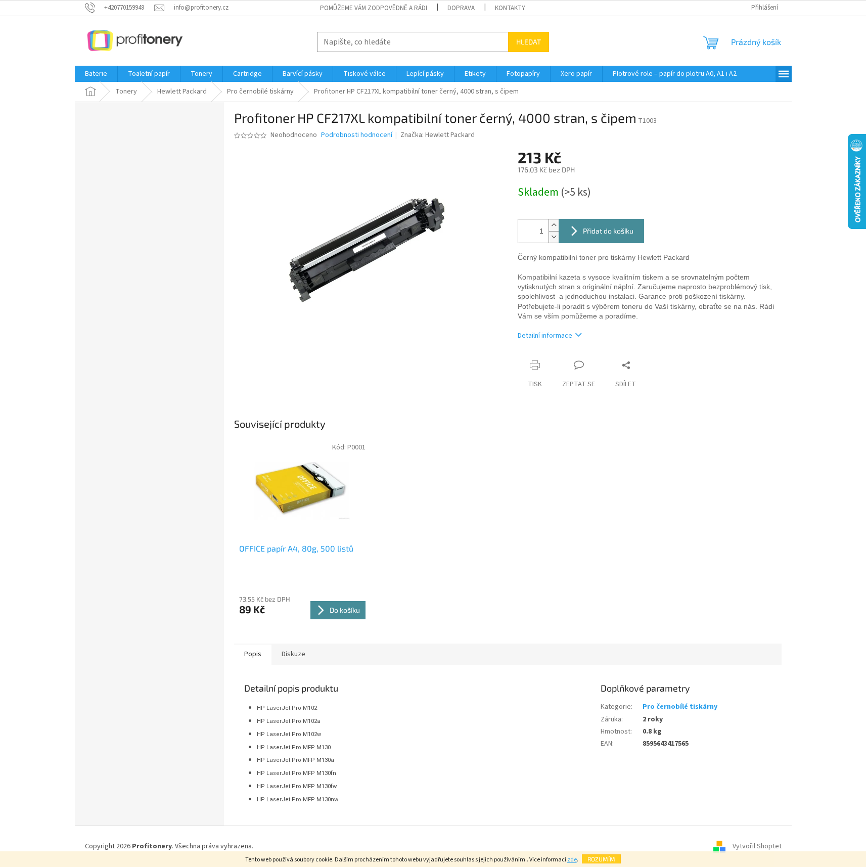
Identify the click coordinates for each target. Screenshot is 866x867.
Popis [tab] (252, 654)
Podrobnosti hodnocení (356, 135)
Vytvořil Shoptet (757, 846)
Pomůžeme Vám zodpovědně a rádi (373, 8)
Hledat (528, 41)
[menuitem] (96, 74)
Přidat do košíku (608, 230)
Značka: (437, 135)
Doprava (461, 8)
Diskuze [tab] (293, 654)
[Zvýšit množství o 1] (554, 225)
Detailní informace (545, 336)
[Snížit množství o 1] (554, 237)
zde (572, 859)
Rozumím (601, 858)
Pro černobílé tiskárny (680, 707)
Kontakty (510, 8)
